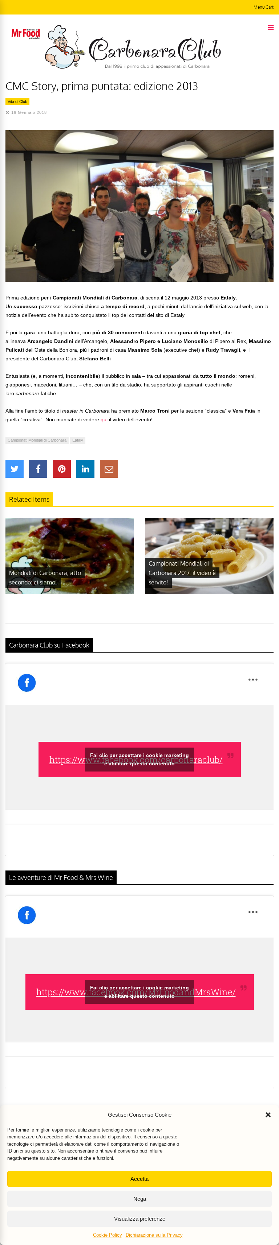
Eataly (77, 440)
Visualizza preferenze (139, 1219)
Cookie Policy (107, 1235)
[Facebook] (38, 469)
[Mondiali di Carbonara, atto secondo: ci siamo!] (69, 592)
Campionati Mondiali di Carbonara (37, 440)
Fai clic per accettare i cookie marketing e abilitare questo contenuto (139, 759)
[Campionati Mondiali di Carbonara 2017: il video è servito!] (209, 592)
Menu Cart (264, 7)
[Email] (109, 469)
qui (104, 419)
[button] (268, 1114)
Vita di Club (17, 101)
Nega (139, 1199)
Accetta (139, 1179)
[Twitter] (14, 469)
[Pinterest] (62, 469)
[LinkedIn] (85, 469)
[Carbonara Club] (132, 67)
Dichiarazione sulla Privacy (154, 1235)
